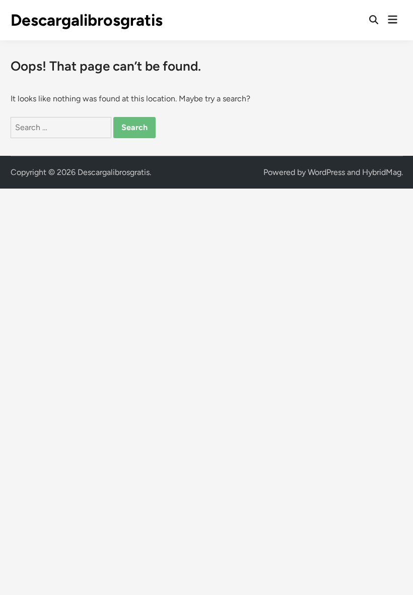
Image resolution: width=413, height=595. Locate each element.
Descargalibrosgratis (87, 20)
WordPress (326, 172)
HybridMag (381, 172)
